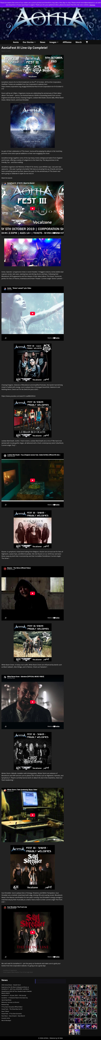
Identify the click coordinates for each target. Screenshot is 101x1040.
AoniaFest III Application (10, 970)
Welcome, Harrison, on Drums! (10, 1002)
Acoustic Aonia (5, 1018)
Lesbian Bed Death (7, 441)
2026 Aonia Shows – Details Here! (11, 985)
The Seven (9, 95)
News (42, 42)
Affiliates (67, 42)
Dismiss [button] (92, 5)
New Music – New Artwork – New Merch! (13, 1016)
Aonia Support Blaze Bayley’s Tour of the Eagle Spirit (18, 972)
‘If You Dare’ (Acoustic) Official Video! (11, 1007)
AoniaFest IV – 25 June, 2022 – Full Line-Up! (13, 995)
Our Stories (28, 42)
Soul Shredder (6, 893)
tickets (3, 966)
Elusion (3, 552)
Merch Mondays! (6, 1020)
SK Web (60, 1038)
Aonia (16, 42)
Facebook (38, 963)
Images (52, 42)
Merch (79, 42)
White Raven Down (7, 665)
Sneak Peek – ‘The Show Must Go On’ (11, 1009)
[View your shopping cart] (87, 42)
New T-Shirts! (5, 1011)
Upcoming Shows (6, 1000)
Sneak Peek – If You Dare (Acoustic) (11, 1013)
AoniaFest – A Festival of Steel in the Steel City (14, 998)
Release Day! (5, 1004)
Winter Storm (6, 773)
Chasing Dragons (7, 385)
